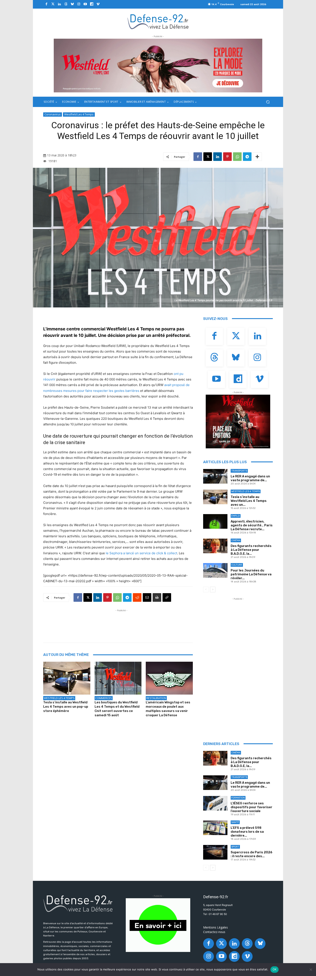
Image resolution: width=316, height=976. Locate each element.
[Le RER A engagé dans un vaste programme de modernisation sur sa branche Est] (215, 476)
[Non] (310, 969)
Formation (238, 797)
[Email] (147, 597)
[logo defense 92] (158, 21)
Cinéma (235, 540)
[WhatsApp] (237, 156)
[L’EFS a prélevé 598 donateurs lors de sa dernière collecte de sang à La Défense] (215, 827)
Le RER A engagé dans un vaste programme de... (250, 478)
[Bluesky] (72, 4)
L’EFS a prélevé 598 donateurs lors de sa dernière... (247, 831)
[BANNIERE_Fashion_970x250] (158, 65)
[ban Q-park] (158, 925)
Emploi (235, 516)
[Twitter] (53, 4)
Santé (235, 822)
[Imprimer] (157, 597)
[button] (268, 102)
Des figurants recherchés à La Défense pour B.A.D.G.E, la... (251, 550)
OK (275, 969)
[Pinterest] (227, 156)
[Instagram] (78, 4)
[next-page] (212, 589)
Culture (236, 565)
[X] (207, 156)
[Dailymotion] (91, 4)
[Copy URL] (167, 597)
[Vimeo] (98, 4)
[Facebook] (46, 4)
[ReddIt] (137, 597)
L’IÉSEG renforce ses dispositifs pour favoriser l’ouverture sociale (251, 807)
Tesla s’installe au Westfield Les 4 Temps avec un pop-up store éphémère (65, 706)
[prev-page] (206, 589)
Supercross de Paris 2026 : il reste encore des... (251, 854)
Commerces (103, 698)
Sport (235, 846)
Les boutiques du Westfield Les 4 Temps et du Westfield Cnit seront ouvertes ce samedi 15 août (117, 708)
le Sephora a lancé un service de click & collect (141, 553)
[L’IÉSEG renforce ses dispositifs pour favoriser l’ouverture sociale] (215, 803)
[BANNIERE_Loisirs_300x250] (238, 421)
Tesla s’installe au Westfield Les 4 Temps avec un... (249, 501)
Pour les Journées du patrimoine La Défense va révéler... (251, 574)
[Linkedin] (59, 4)
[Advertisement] (121, 622)
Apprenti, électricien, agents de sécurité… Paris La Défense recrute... (252, 525)
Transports (239, 470)
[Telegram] (247, 156)
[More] (257, 156)
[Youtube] (85, 4)
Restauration (156, 698)
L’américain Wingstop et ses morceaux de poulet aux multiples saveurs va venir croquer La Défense (168, 708)
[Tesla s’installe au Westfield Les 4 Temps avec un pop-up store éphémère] (66, 678)
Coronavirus (52, 114)
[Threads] (66, 4)
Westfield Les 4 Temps (79, 114)
